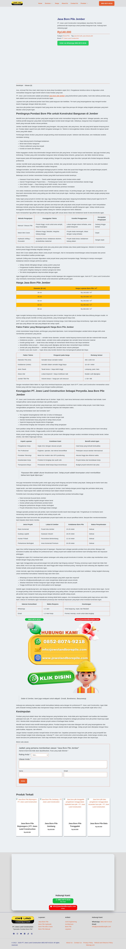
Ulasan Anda (25, 759)
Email (66, 771)
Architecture (69, 924)
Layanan (68, 929)
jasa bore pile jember (57, 96)
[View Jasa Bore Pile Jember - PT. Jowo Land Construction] (20, 71)
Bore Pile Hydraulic (45, 924)
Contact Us (78, 943)
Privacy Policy (88, 943)
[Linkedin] (24, 933)
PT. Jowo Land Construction (70, 38)
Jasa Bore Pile (43, 922)
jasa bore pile (78, 36)
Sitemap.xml (90, 945)
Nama (21, 771)
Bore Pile (68, 926)
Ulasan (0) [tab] (28, 85)
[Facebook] (14, 933)
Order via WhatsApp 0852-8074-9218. (72, 43)
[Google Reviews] (32, 933)
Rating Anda (24, 754)
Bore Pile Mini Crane (45, 926)
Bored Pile (66, 36)
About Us (69, 943)
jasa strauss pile (88, 36)
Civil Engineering (71, 922)
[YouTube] (21, 933)
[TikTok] (28, 933)
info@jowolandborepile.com (101, 926)
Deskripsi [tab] (19, 85)
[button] (51, 3)
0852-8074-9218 (106, 922)
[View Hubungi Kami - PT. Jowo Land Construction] (30, 70)
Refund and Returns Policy (103, 943)
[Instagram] (17, 933)
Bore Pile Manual (44, 929)
